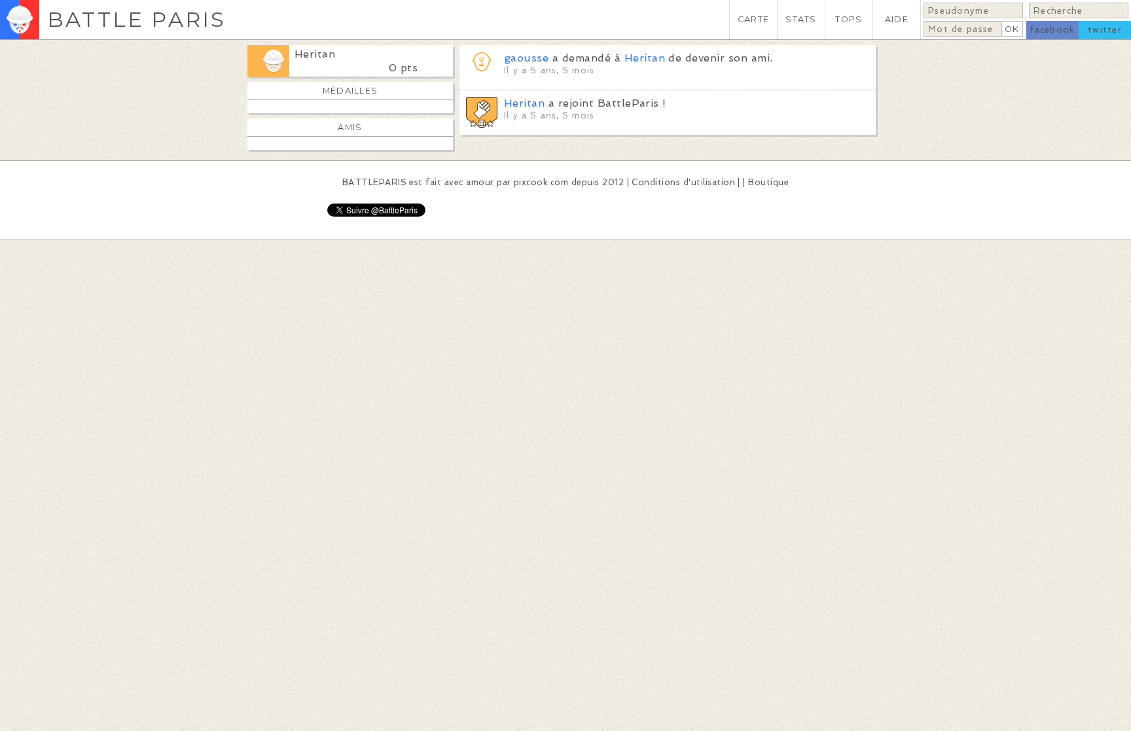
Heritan (315, 54)
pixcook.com (541, 182)
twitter (1105, 30)
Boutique (768, 182)
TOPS (848, 19)
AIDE (896, 19)
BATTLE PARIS (136, 19)
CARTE (753, 19)
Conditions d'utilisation (683, 182)
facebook (1052, 30)
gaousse (526, 58)
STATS (800, 19)
